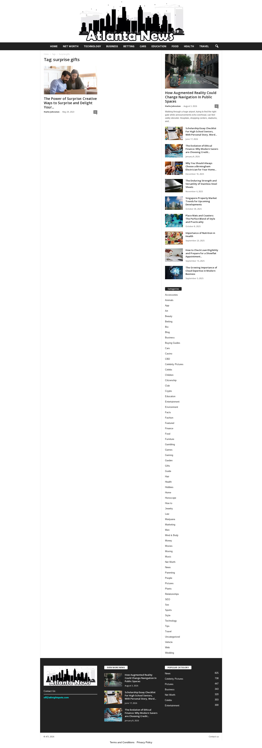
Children (169, 375)
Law (167, 514)
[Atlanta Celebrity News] (131, 21)
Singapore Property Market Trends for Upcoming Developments (201, 201)
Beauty (168, 316)
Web (167, 647)
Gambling (170, 444)
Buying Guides (172, 343)
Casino (168, 353)
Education (158, 46)
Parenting (170, 572)
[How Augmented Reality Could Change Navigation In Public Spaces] (192, 71)
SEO (167, 599)
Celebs (168, 369)
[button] (217, 46)
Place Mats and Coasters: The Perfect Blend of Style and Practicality (200, 219)
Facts (168, 412)
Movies (169, 546)
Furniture (169, 439)
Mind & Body (171, 535)
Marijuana (170, 519)
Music (168, 556)
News (168, 567)
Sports (168, 610)
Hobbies (169, 487)
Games (169, 449)
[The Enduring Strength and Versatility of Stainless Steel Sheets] (174, 185)
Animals (169, 300)
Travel (204, 46)
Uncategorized (172, 636)
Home (54, 46)
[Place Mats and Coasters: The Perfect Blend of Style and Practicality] (174, 220)
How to (168, 503)
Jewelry (169, 508)
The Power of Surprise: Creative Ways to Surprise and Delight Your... (70, 103)
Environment (171, 407)
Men (167, 530)
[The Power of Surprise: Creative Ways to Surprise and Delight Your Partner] (70, 80)
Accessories (171, 295)
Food (175, 46)
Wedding (169, 652)
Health (189, 46)
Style (167, 615)
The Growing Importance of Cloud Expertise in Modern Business (201, 271)
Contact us (214, 736)
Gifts (167, 465)
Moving (169, 551)
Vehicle (169, 642)
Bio (166, 327)
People (168, 578)
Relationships (172, 594)
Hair (167, 476)
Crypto (168, 391)
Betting (128, 46)
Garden (169, 460)
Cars (143, 46)
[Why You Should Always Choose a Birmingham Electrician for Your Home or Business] (174, 168)
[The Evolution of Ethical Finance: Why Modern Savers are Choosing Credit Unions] (174, 150)
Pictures (169, 583)
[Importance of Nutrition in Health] (174, 238)
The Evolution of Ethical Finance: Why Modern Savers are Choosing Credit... (202, 149)
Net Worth (70, 46)
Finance (169, 428)
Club (167, 385)
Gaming (169, 455)
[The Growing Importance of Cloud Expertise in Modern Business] (174, 272)
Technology (92, 46)
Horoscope (170, 498)
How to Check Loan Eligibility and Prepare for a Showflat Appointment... (202, 253)
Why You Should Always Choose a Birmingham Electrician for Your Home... (201, 166)
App (167, 305)
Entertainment (172, 401)
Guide (168, 471)
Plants (168, 588)
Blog (167, 332)
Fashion (169, 417)
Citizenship (170, 380)
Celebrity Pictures (174, 364)
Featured (169, 423)
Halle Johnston (52, 111)
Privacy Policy (144, 742)
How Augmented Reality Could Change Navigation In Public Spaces (190, 97)
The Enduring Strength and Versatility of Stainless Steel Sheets (201, 184)
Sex (167, 604)
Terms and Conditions (122, 742)
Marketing (170, 524)
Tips (167, 626)
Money (168, 540)
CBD (167, 359)
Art (166, 311)
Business (112, 46)
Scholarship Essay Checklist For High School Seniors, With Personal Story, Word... (201, 131)
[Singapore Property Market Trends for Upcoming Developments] (174, 203)
